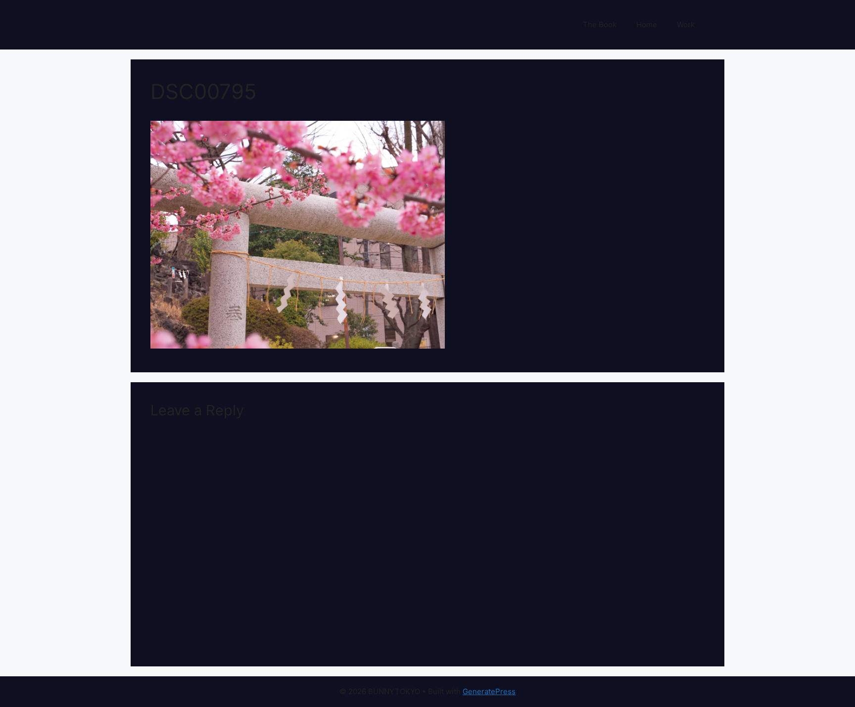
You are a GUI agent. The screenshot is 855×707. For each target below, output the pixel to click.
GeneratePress (489, 691)
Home (646, 24)
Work (686, 24)
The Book (600, 24)
